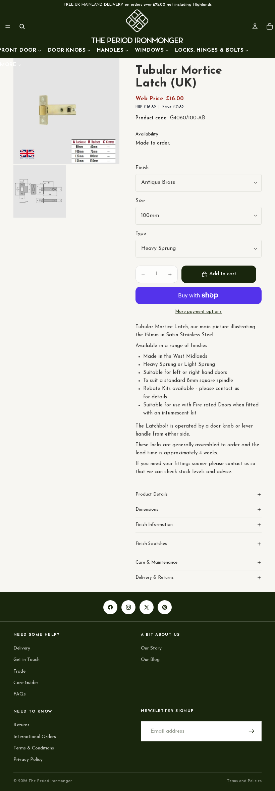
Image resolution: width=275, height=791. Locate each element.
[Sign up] (251, 731)
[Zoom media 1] (66, 111)
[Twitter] (147, 608)
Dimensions (146, 509)
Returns (21, 725)
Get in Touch (26, 659)
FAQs (19, 694)
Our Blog (150, 659)
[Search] (22, 26)
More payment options (198, 312)
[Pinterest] (165, 608)
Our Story (151, 648)
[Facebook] (110, 608)
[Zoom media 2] (39, 191)
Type (140, 233)
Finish (142, 168)
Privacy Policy (28, 759)
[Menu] (7, 26)
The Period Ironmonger (50, 781)
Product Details (151, 494)
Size (140, 201)
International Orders (34, 736)
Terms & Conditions (33, 747)
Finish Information (154, 524)
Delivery (21, 648)
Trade (19, 671)
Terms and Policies (244, 781)
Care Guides (26, 682)
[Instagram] (128, 608)
